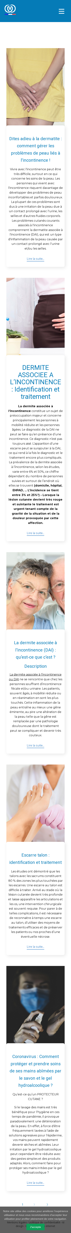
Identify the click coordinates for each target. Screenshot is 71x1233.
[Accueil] (10, 10)
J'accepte (35, 1227)
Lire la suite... (35, 259)
